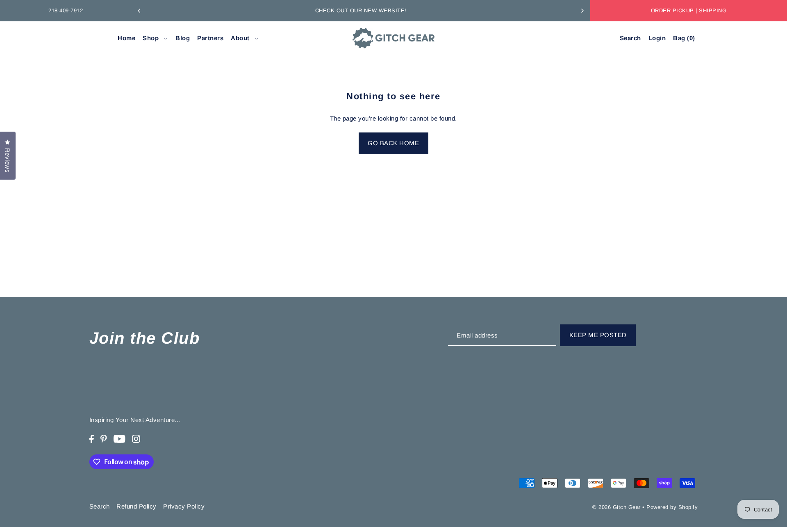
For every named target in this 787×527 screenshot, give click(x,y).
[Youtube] (119, 438)
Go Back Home (393, 142)
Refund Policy (136, 506)
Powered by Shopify (672, 507)
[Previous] (139, 11)
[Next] (582, 11)
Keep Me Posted (598, 334)
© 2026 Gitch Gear (616, 507)
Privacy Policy (184, 506)
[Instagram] (136, 438)
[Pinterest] (103, 438)
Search (99, 506)
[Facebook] (91, 438)
